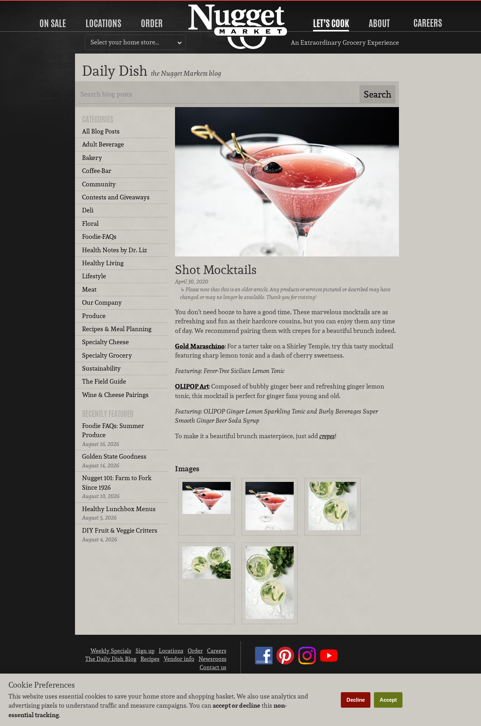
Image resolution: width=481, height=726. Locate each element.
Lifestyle (94, 276)
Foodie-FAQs (99, 236)
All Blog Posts (101, 131)
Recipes (150, 658)
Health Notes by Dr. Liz (114, 250)
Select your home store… (124, 42)
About (379, 23)
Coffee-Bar (96, 171)
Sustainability (101, 368)
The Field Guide (104, 381)
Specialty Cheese (105, 342)
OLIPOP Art (192, 386)
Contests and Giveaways (116, 197)
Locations (103, 23)
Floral (90, 223)
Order (152, 23)
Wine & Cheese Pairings (115, 395)
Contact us (213, 667)
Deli (87, 210)
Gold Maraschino (200, 346)
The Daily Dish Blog (110, 658)
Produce (94, 316)
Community (99, 184)
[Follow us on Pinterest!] (285, 662)
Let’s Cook (331, 23)
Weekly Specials (110, 650)
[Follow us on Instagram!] (307, 662)
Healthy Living (103, 263)
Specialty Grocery (107, 355)
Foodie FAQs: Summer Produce (113, 435)
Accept (388, 700)
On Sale (52, 23)
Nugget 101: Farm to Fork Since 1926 (116, 487)
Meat (89, 289)
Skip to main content (33, 6)
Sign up (145, 650)
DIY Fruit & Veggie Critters (119, 534)
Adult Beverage (103, 144)
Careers (427, 23)
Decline (355, 700)
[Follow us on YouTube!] (329, 662)
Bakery (92, 158)
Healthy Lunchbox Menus (119, 513)
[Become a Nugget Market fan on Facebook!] (264, 662)
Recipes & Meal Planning (116, 329)
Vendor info (179, 658)
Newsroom (212, 658)
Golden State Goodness (114, 460)
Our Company (102, 302)
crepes (327, 436)
